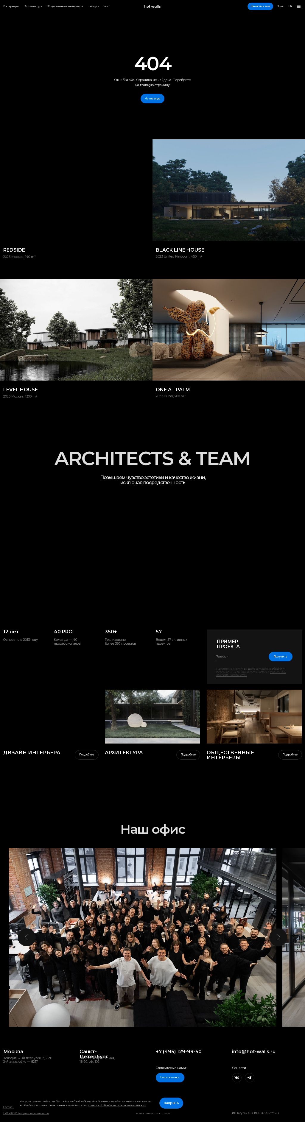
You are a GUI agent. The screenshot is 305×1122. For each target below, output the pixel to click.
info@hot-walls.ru (254, 1051)
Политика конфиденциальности (26, 1113)
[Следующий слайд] (278, 937)
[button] (260, 6)
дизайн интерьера (31, 752)
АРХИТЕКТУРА (124, 752)
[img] (152, 717)
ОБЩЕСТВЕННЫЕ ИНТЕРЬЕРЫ (230, 755)
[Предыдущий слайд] (27, 937)
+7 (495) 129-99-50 (179, 1051)
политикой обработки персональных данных (117, 1105)
